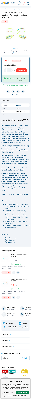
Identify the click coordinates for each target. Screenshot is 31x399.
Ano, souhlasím (22, 392)
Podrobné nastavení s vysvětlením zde (15, 395)
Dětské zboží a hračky (10, 9)
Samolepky (6, 10)
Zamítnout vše (8, 392)
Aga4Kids (18, 105)
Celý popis (15, 53)
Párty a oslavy (21, 9)
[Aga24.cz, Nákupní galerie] (1, 9)
